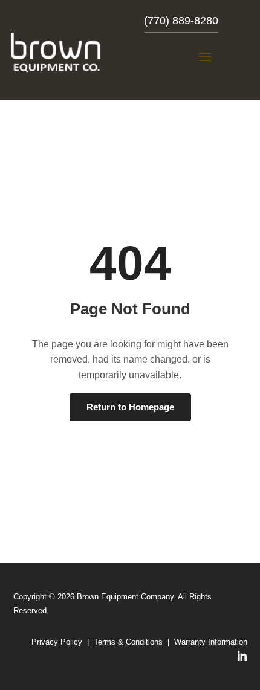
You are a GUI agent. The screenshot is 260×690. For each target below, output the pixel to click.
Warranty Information (210, 641)
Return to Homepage (130, 407)
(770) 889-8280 (181, 21)
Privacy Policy (56, 641)
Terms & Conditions (128, 641)
